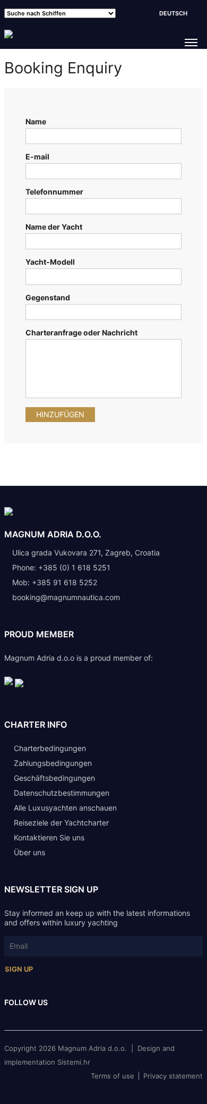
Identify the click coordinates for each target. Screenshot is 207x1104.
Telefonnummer (54, 191)
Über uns (29, 852)
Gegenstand (47, 297)
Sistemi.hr (73, 1062)
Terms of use (112, 1076)
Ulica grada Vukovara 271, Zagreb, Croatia (85, 552)
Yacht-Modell (50, 261)
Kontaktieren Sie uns (49, 837)
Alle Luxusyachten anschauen (65, 807)
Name (35, 121)
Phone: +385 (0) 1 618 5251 (61, 567)
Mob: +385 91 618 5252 (54, 582)
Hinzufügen (60, 414)
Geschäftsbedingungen (54, 777)
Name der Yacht (53, 226)
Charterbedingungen (50, 748)
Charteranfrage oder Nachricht (81, 332)
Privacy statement (173, 1076)
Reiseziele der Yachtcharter (61, 822)
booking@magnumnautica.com (66, 597)
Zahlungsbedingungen (53, 763)
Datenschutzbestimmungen (61, 792)
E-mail (37, 156)
